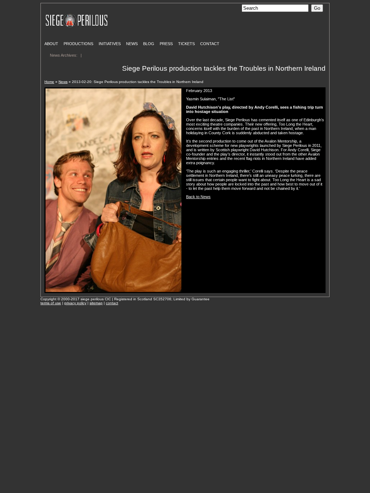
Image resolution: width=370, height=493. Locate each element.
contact (112, 303)
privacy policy (75, 303)
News (132, 44)
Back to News (198, 197)
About (51, 44)
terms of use (50, 303)
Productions (78, 44)
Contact (209, 44)
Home (49, 82)
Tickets (186, 44)
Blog (148, 44)
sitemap (96, 303)
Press (166, 44)
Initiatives (110, 44)
